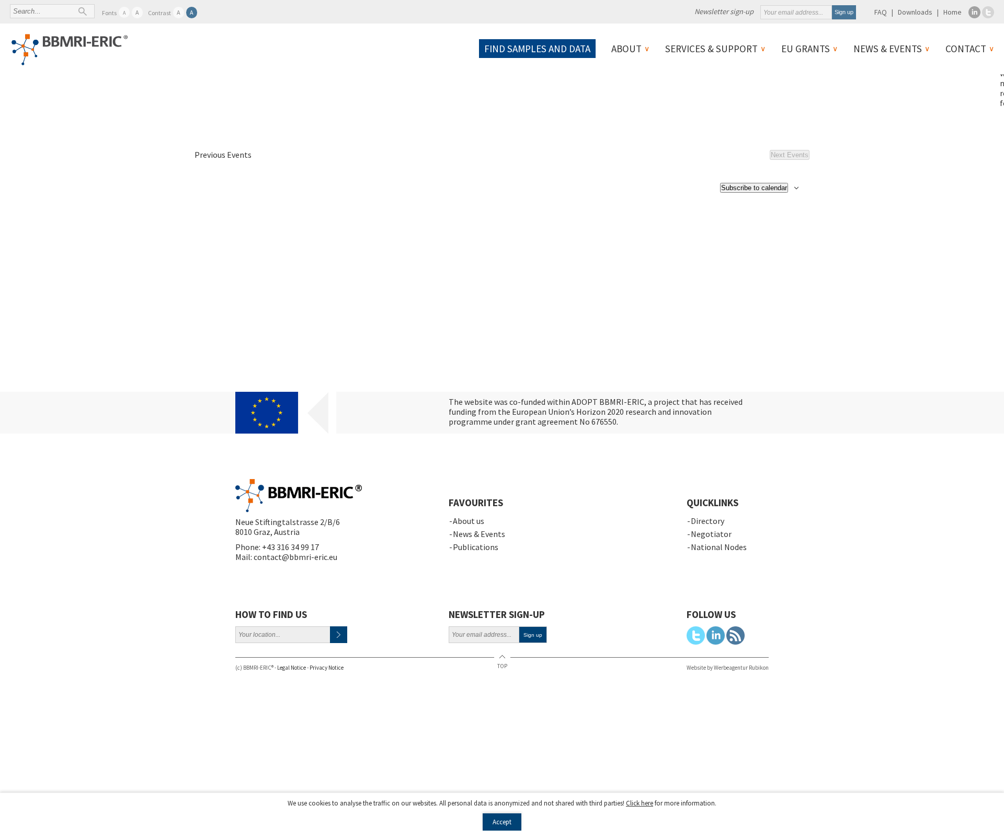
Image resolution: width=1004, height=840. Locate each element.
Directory (707, 521)
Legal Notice (291, 667)
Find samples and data (537, 48)
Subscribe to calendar (754, 188)
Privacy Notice (327, 667)
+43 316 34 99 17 (290, 547)
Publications (475, 547)
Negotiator (711, 534)
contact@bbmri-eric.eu (295, 557)
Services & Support (711, 48)
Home (952, 12)
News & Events (887, 48)
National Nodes (719, 547)
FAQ (880, 12)
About (626, 48)
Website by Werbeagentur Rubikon (728, 667)
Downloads (915, 12)
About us (468, 521)
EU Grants (805, 48)
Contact (965, 48)
